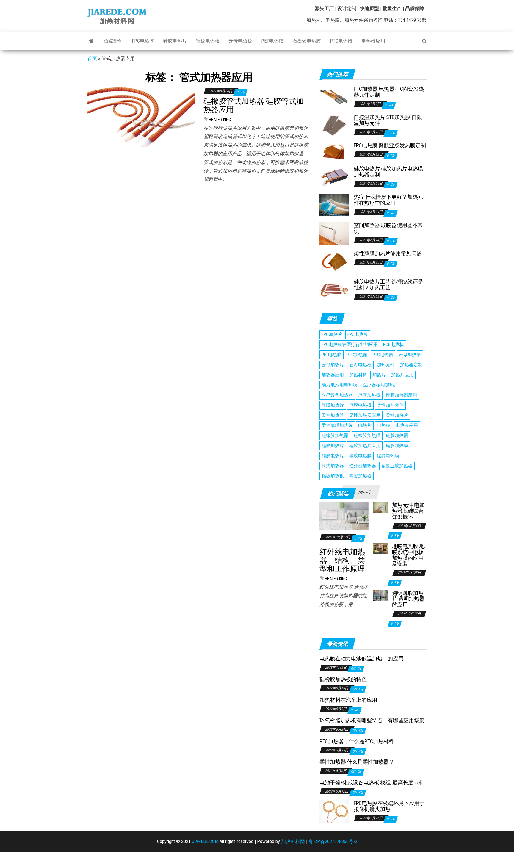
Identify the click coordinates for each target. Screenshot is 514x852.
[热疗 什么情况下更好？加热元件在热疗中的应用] (334, 205)
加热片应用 (402, 375)
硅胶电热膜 (360, 455)
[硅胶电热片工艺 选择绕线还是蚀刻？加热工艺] (334, 289)
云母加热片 (333, 364)
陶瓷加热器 (360, 476)
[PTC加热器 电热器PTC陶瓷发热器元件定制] (334, 97)
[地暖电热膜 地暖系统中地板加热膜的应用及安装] (380, 548)
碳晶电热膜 (388, 455)
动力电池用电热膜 (339, 385)
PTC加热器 (357, 354)
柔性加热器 (333, 415)
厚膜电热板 (360, 405)
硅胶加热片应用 (364, 445)
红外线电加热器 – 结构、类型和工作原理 (342, 560)
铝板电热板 (208, 41)
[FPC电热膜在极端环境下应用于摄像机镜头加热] (334, 811)
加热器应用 (333, 375)
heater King (220, 119)
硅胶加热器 (397, 435)
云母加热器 (410, 354)
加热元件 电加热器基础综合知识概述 (408, 511)
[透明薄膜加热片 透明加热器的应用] (380, 595)
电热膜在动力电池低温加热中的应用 (361, 658)
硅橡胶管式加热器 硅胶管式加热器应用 (253, 105)
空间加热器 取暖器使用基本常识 (388, 228)
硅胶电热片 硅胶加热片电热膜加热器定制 (388, 171)
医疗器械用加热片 (380, 385)
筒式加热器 (333, 466)
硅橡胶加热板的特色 (343, 679)
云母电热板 (240, 41)
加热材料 (358, 375)
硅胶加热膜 (397, 445)
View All (363, 492)
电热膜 (383, 425)
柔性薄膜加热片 (337, 425)
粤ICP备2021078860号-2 (332, 841)
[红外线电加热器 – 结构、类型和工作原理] (344, 516)
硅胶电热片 (175, 41)
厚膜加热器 (369, 395)
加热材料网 (293, 841)
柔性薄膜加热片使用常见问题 (388, 253)
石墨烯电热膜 (306, 41)
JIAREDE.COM (205, 841)
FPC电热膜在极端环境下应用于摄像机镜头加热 (389, 806)
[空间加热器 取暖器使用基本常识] (334, 233)
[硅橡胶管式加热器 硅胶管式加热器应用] (141, 116)
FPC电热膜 (143, 41)
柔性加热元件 (390, 405)
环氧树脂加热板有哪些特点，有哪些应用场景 (371, 720)
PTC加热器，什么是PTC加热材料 (356, 741)
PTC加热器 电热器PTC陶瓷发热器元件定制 (389, 92)
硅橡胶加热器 (335, 435)
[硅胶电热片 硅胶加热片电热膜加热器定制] (334, 176)
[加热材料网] (91, 41)
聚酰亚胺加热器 (397, 466)
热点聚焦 (113, 41)
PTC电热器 (341, 41)
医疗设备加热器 (337, 395)
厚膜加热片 (333, 405)
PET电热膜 (272, 41)
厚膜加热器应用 (401, 395)
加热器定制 (411, 364)
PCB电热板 (393, 344)
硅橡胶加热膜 (367, 435)
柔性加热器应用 (364, 415)
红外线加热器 (362, 466)
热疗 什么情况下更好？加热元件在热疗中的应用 (388, 200)
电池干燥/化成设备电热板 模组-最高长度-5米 (371, 782)
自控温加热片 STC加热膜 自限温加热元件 (388, 120)
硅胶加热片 (333, 445)
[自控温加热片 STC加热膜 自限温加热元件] (334, 125)
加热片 (379, 375)
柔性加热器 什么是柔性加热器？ (356, 762)
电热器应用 (373, 41)
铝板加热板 (333, 476)
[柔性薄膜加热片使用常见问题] (334, 261)
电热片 (365, 425)
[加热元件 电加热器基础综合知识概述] (380, 507)
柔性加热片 (397, 415)
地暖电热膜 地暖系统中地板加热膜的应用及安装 (408, 555)
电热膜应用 (407, 425)
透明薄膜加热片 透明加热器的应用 (408, 599)
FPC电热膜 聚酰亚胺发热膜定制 (390, 145)
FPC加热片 (332, 334)
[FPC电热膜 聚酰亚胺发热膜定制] (334, 151)
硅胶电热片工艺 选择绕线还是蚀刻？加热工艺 (388, 284)
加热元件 (386, 364)
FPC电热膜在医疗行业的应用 (350, 344)
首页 (92, 58)
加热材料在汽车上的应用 (348, 700)
